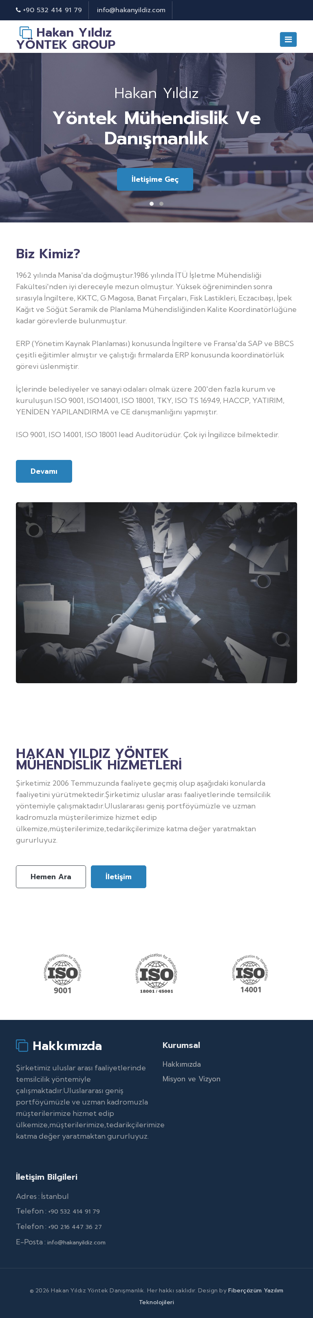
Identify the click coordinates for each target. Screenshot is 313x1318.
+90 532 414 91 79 (52, 10)
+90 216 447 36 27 (75, 1227)
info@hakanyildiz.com (131, 10)
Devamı (44, 471)
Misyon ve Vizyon (191, 1079)
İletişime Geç (155, 179)
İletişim (119, 876)
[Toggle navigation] (288, 39)
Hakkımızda (65, 1045)
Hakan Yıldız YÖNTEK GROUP (65, 38)
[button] (151, 203)
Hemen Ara (51, 876)
